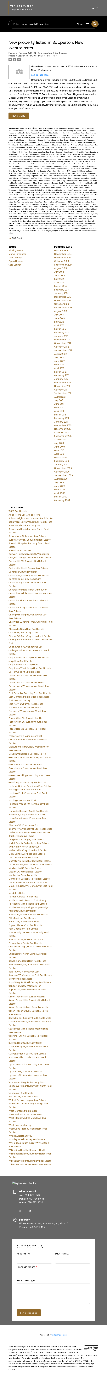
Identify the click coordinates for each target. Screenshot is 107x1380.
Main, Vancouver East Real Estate (30, 183)
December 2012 (62, 339)
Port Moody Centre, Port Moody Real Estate (25, 197)
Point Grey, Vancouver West (44, 195)
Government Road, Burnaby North (40, 166)
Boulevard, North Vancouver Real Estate (30, 522)
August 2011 (60, 396)
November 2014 (62, 257)
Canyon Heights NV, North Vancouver (32, 135)
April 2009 (59, 493)
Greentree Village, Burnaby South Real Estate (72, 169)
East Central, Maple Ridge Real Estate (28, 696)
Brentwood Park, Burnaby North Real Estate (71, 131)
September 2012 (63, 350)
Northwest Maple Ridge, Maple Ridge (41, 192)
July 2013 (59, 314)
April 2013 (59, 325)
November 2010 (62, 429)
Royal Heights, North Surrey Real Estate (46, 204)
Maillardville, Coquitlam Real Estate (27, 850)
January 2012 (61, 379)
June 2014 (59, 275)
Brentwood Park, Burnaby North (42, 131)
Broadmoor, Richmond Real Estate (27, 536)
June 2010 (59, 446)
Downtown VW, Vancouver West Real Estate (24, 157)
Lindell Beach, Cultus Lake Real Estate (42, 181)
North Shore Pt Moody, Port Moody (75, 190)
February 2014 (62, 289)
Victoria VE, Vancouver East (57, 221)
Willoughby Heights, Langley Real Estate (59, 231)
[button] (20, 1211)
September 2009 (63, 475)
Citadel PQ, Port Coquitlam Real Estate (70, 147)
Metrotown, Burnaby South (54, 183)
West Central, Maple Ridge (51, 223)
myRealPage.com (59, 1335)
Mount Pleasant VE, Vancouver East (62, 188)
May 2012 (59, 364)
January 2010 (61, 464)
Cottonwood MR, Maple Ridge (29, 154)
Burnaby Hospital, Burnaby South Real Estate (73, 133)
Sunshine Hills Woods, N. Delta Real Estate (33, 216)
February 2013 (61, 332)
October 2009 (62, 471)
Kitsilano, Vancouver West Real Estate (58, 178)
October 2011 (61, 389)
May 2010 (59, 450)
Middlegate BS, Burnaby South (47, 185)
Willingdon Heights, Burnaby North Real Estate (25, 231)
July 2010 (59, 443)
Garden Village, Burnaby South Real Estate (62, 164)
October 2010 (61, 432)
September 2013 (63, 307)
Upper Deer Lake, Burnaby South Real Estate (66, 216)
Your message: (26, 1280)
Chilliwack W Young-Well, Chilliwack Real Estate (80, 145)
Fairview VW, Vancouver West (66, 159)
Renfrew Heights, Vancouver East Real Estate (31, 202)
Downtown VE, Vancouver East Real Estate (56, 154)
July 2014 (59, 271)
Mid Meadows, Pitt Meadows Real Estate (30, 864)
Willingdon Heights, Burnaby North (84, 228)
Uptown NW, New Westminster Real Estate (34, 219)
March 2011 (60, 414)
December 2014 (63, 254)
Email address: (26, 1267)
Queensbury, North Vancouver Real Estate (59, 200)
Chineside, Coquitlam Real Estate (21, 147)
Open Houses (15, 261)
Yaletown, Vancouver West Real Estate (29, 1164)
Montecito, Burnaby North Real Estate (34, 188)
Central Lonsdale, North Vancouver (83, 140)
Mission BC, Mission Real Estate (71, 185)
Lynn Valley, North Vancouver (67, 181)
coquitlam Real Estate (46, 152)
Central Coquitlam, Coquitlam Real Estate (53, 140)
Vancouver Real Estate (37, 221)
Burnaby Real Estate (19, 550)
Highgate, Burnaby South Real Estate (28, 811)
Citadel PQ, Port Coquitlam (45, 147)
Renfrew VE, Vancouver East (58, 202)
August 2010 (60, 439)
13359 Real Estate (26, 128)
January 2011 (61, 421)
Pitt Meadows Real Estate (23, 195)
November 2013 (62, 300)
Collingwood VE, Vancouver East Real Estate (74, 150)
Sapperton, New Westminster (72, 204)
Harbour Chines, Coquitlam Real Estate (42, 171)
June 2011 (59, 404)
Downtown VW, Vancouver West (84, 154)
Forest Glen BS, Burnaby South (33, 162)
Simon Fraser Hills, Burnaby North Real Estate (71, 207)
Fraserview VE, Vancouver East (33, 164)
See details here (40, 75)
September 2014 (63, 264)
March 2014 (60, 286)
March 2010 (60, 457)
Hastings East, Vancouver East (69, 171)
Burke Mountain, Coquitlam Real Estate (40, 133)
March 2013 (60, 329)
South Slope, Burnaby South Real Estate (77, 209)
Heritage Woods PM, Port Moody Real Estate (66, 173)
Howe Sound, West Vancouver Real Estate (63, 176)
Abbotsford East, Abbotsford (44, 128)
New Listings (15, 257)
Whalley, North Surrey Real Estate (20, 228)
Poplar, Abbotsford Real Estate (66, 195)
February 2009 (62, 500)
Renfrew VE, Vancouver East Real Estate (30, 975)
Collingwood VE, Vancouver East (45, 150)
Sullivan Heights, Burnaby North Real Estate (63, 214)
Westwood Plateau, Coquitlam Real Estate (60, 226)
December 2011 (62, 382)
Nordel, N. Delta (35, 190)
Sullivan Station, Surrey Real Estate (27, 1053)
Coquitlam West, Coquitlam (66, 152)
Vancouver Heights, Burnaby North (64, 219)
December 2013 (62, 296)
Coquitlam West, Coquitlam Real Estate (29, 668)
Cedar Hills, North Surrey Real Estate (35, 138)
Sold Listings (14, 264)
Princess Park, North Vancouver (53, 197)
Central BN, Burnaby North (60, 138)
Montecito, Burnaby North (22, 875)
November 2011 (62, 386)
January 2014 (61, 293)
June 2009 (59, 486)
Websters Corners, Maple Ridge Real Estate (24, 223)
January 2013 (61, 336)
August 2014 (60, 268)
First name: (23, 1253)
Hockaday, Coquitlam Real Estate (35, 176)
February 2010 (62, 461)
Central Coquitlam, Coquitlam (25, 140)
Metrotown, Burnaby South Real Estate (79, 183)
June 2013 (59, 318)
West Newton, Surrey (36, 226)
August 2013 (60, 311)
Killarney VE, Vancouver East (23, 825)
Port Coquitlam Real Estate (88, 195)
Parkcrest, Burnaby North (65, 192)
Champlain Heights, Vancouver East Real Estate (44, 145)
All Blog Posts (15, 250)
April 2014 (59, 282)
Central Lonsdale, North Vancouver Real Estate (25, 143)
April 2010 (59, 453)
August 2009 (61, 478)
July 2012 (59, 357)
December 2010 (62, 425)
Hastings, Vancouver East (39, 173)
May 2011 (58, 407)
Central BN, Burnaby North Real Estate (29, 575)
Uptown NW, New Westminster (25, 1071)
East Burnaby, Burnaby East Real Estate (56, 157)
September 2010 (63, 436)
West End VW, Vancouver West (73, 223)
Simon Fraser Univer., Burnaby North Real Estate (44, 209)
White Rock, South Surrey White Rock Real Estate (52, 228)
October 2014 (61, 261)
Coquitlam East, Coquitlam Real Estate (22, 152)
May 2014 (59, 279)
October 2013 (61, 304)
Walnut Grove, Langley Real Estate (80, 221)
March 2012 (60, 371)
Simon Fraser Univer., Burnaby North (28, 1007)
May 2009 (59, 489)
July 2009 (59, 482)
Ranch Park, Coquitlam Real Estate (27, 961)
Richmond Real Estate (22, 204)
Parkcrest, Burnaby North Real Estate (28, 914)
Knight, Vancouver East (81, 178)
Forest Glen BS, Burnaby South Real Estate (61, 162)
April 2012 (59, 368)
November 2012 (62, 343)
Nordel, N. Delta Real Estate (52, 190)
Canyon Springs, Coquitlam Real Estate (61, 135)
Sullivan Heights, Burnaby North (34, 214)
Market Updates (17, 254)
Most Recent (61, 250)
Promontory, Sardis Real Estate (76, 197)
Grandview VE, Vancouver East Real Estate (39, 169)
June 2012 (59, 361)
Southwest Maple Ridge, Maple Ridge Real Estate (56, 211)
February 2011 (61, 418)
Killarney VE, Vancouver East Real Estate (28, 178)
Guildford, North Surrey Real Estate (27, 782)
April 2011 (59, 411)
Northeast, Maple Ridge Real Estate (27, 903)
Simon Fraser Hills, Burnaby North (40, 207)
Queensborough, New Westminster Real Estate (25, 200)
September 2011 (62, 393)
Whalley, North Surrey (84, 226)
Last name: (62, 1253)
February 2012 (61, 375)
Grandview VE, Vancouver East (25, 764)
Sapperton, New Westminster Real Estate (37, 56)
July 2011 (58, 400)
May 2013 (59, 321)
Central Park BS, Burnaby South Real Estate (60, 143)
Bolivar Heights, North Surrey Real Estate (71, 128)
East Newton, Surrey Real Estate (42, 159)
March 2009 (60, 496)
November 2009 (63, 468)
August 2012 (60, 354)
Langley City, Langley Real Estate (26, 839)
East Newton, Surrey (21, 159)
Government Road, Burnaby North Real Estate (70, 166)
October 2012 (61, 346)
